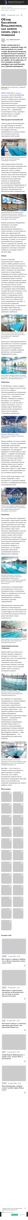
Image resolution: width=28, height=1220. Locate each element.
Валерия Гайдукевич (15, 39)
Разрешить (14, 1214)
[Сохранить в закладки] (21, 15)
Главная (3, 7)
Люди (3, 1020)
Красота (4, 956)
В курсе (9, 7)
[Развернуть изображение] (6, 797)
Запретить (22, 1214)
